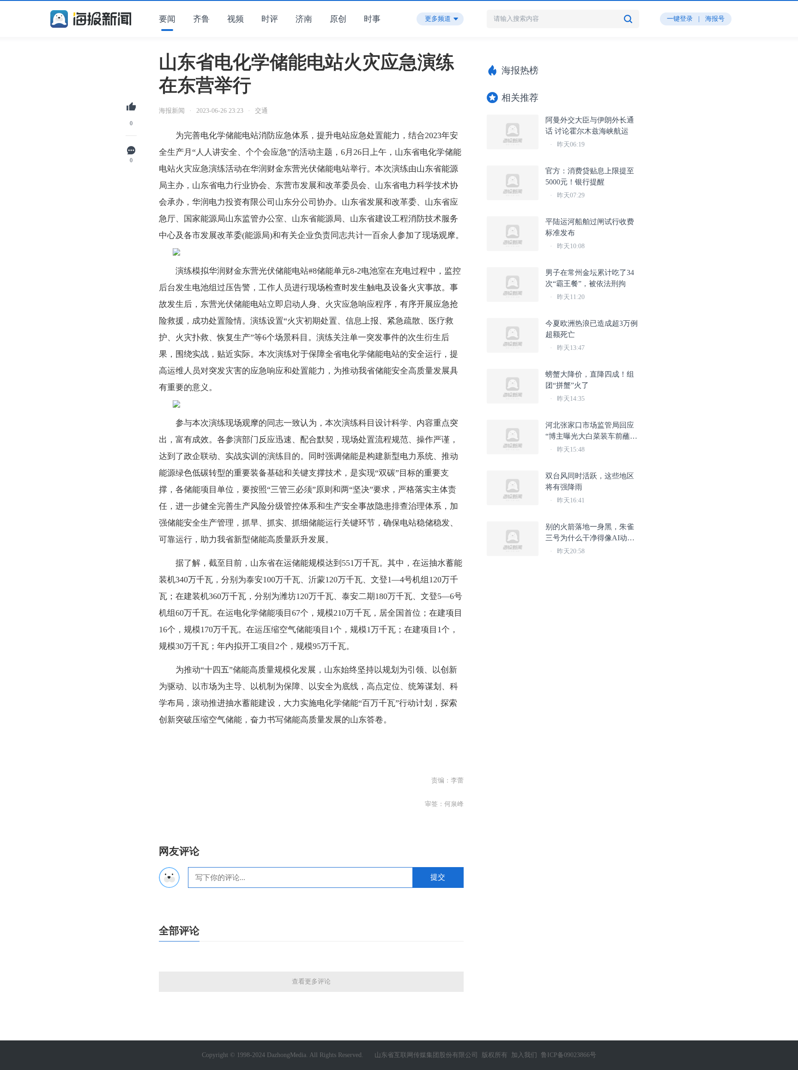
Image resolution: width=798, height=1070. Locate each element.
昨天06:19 (571, 144)
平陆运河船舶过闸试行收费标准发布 (589, 227)
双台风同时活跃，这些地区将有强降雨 (589, 481)
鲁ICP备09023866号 (568, 1055)
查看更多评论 (311, 981)
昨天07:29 (571, 195)
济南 (304, 19)
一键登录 (680, 18)
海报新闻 (172, 110)
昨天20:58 (571, 551)
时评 (269, 19)
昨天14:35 (571, 398)
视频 (235, 19)
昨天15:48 (571, 449)
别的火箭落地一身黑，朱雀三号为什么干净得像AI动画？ (589, 533)
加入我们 (524, 1055)
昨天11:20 (571, 296)
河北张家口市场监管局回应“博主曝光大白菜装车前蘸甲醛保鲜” (591, 431)
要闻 (167, 19)
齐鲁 (201, 19)
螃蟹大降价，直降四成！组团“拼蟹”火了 (589, 379)
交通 (261, 110)
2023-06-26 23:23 (219, 110)
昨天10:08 (571, 246)
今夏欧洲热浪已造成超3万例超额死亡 (591, 328)
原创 (338, 19)
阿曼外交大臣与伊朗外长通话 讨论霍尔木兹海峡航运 (589, 125)
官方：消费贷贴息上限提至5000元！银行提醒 (589, 176)
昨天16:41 (571, 500)
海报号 (715, 18)
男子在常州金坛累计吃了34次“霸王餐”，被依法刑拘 (589, 278)
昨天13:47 (571, 347)
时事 (372, 19)
